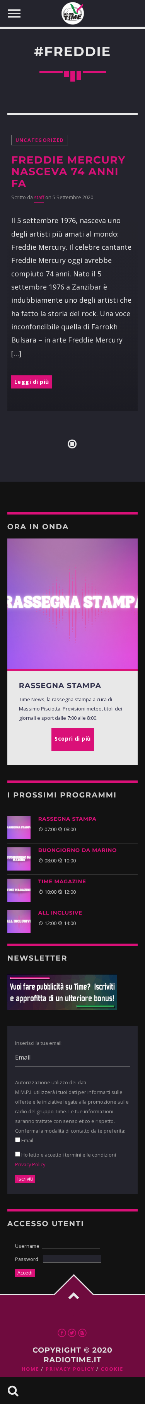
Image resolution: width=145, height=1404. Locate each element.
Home (30, 1369)
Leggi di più (31, 381)
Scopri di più (73, 738)
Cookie (112, 1369)
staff (39, 197)
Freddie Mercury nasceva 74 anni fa (68, 171)
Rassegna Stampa (67, 819)
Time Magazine (62, 882)
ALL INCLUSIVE (60, 913)
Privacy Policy (30, 1164)
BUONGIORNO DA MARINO (77, 850)
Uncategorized (39, 140)
